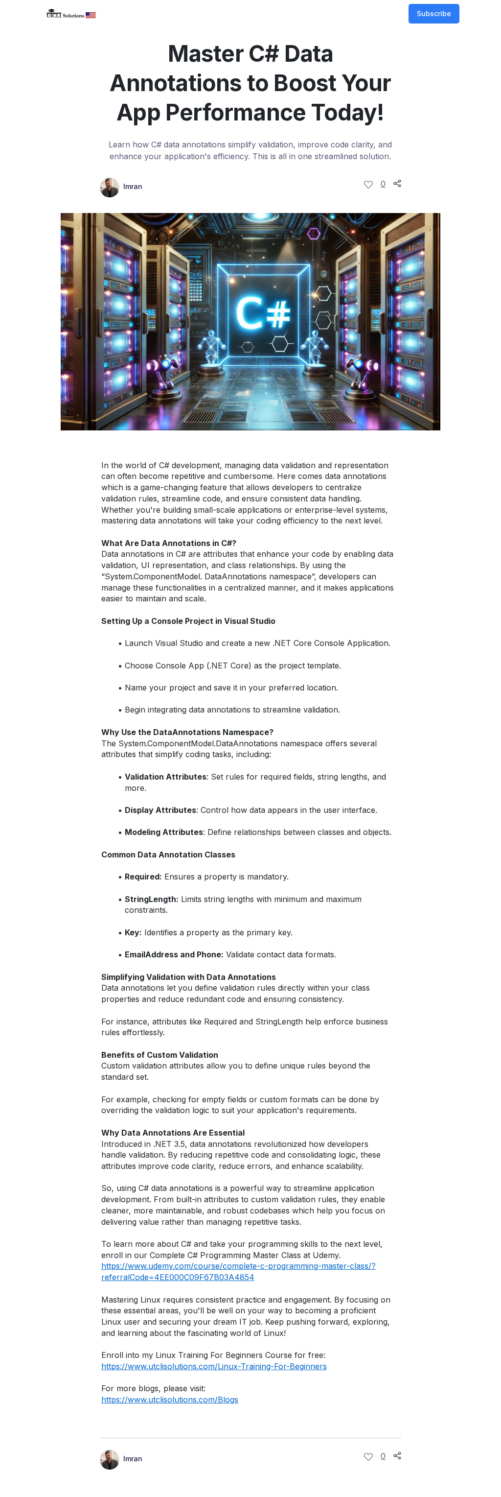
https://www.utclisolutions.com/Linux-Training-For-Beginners (214, 1366)
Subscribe (434, 13)
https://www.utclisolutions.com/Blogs (169, 1399)
